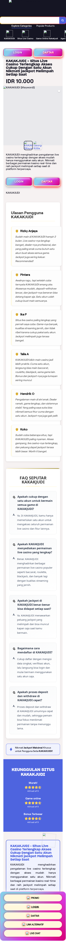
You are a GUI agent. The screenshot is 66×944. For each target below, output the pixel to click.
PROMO (35, 897)
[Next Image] (60, 116)
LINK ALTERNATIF (35, 925)
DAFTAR (48, 52)
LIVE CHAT (35, 934)
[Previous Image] (6, 116)
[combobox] (29, 20)
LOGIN (17, 52)
